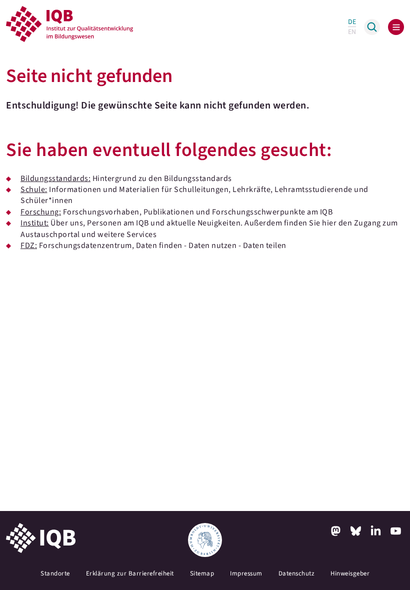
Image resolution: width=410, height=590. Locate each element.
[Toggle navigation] (396, 27)
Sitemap (202, 573)
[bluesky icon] (356, 531)
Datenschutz (296, 573)
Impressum (246, 573)
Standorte (55, 573)
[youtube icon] (396, 531)
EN (352, 32)
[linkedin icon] (376, 531)
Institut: (34, 223)
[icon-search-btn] (372, 27)
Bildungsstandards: (55, 178)
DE (352, 22)
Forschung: (40, 212)
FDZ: (28, 245)
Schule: (34, 189)
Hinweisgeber (350, 573)
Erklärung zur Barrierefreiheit (130, 573)
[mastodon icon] (336, 531)
